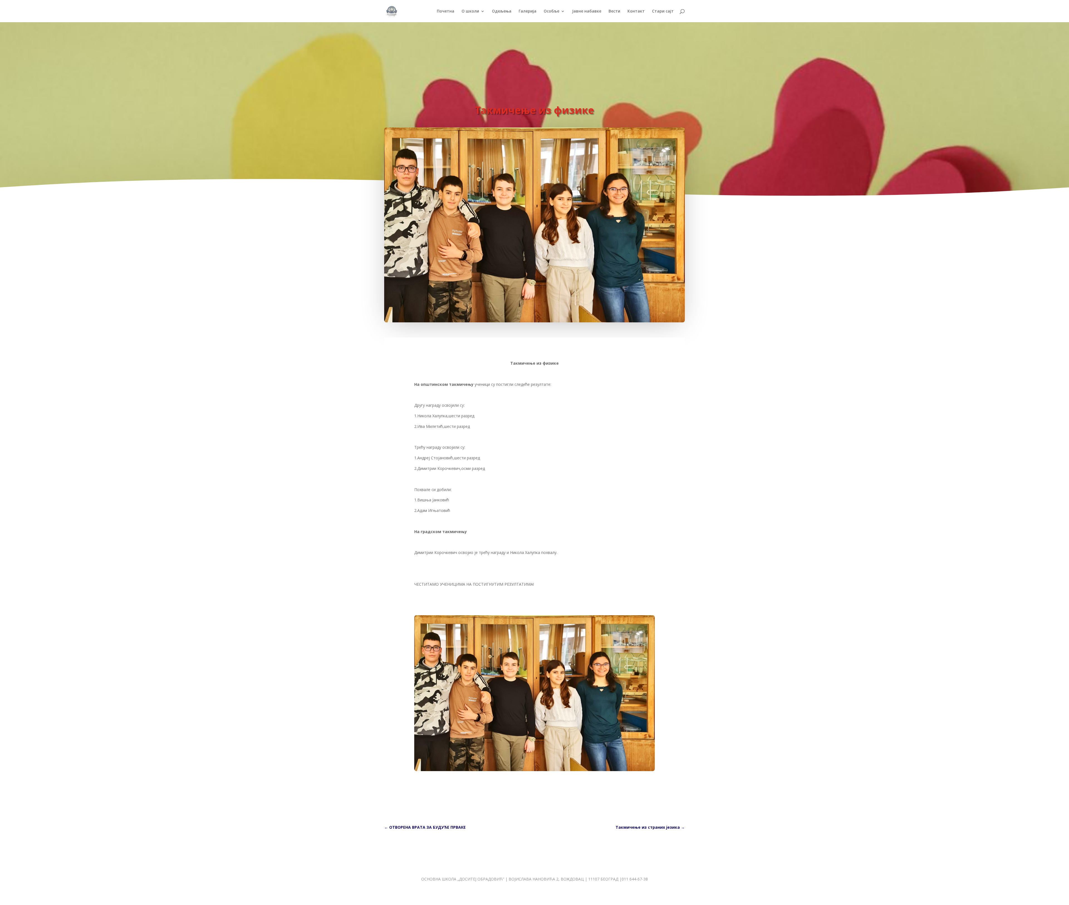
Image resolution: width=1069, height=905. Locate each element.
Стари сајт (663, 11)
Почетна (445, 11)
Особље (551, 11)
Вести (614, 11)
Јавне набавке (586, 11)
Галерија (527, 11)
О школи (470, 11)
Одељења (501, 11)
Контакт (636, 11)
